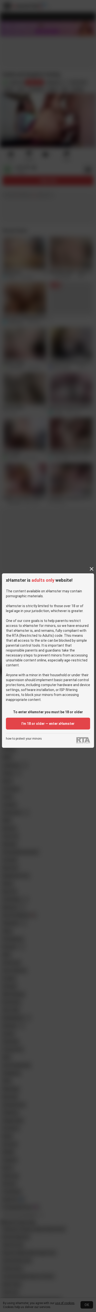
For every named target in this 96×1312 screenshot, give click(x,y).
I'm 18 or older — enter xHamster (48, 724)
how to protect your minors (24, 738)
